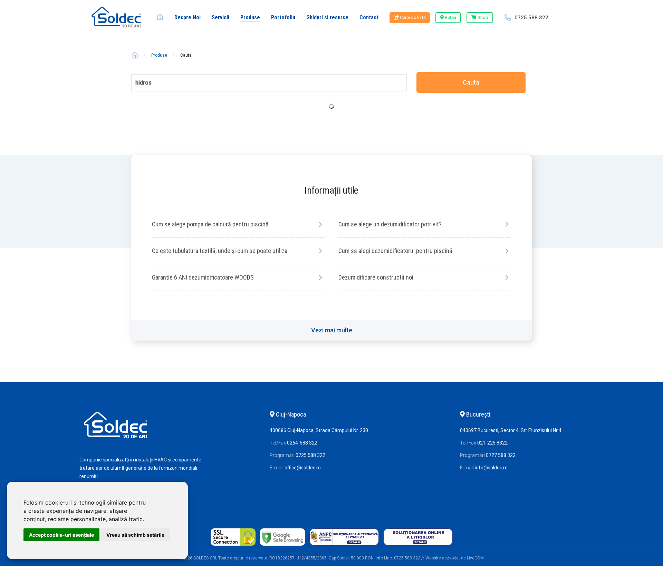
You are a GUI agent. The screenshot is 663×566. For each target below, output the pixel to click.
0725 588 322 (531, 17)
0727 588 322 (501, 455)
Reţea (450, 17)
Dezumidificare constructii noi (375, 277)
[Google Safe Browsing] (282, 545)
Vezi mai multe (331, 330)
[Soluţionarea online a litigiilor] (418, 545)
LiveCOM (475, 558)
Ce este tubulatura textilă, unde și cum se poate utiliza (219, 250)
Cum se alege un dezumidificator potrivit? (390, 224)
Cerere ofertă (412, 17)
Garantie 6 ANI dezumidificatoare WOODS (203, 277)
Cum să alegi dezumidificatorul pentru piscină (395, 250)
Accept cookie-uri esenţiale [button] (61, 535)
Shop (482, 17)
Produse (159, 55)
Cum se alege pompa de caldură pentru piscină (210, 224)
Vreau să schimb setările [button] (135, 535)
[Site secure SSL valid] (233, 545)
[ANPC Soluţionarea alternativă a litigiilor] (344, 545)
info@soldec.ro (491, 467)
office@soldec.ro (303, 467)
